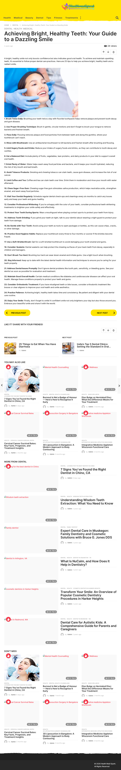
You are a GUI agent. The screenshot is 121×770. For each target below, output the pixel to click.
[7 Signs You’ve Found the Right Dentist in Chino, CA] (21, 379)
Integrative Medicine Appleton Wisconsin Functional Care (97, 446)
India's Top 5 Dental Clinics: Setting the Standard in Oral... (94, 345)
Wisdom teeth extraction (82, 496)
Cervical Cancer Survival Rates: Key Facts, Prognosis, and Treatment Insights (20, 445)
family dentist (72, 527)
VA (90, 557)
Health (7, 18)
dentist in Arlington (80, 557)
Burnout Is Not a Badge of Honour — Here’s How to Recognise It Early (60, 399)
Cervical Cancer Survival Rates (22, 440)
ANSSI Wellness (93, 394)
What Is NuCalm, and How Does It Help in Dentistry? (85, 562)
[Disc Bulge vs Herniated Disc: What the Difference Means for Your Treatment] (99, 379)
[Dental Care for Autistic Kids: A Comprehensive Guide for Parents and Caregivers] (31, 631)
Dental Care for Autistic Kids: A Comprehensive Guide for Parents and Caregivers (88, 626)
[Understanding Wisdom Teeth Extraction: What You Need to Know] (31, 509)
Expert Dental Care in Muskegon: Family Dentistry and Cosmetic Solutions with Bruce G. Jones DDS (86, 534)
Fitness (58, 18)
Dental (39, 18)
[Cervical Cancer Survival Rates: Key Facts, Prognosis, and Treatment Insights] (21, 425)
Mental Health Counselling (59, 394)
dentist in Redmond (80, 619)
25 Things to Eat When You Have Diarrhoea (37, 345)
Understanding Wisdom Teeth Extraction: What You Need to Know (87, 501)
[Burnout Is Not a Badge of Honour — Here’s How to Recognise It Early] (60, 379)
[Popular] (8, 413)
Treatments (71, 18)
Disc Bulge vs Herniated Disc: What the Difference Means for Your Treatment (97, 399)
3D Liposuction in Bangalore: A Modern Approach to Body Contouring (58, 447)
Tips (48, 18)
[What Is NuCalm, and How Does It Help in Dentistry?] (31, 570)
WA (90, 619)
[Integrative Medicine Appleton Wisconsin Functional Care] (99, 425)
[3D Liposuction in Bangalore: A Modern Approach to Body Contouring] (60, 425)
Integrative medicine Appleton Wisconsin (97, 442)
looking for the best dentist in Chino (18, 396)
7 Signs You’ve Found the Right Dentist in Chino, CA (20, 400)
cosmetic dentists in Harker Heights (86, 588)
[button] (80, 17)
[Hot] (8, 367)
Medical (18, 18)
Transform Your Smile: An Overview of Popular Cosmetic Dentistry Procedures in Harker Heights (89, 595)
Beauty (29, 18)
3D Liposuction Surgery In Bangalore (56, 442)
